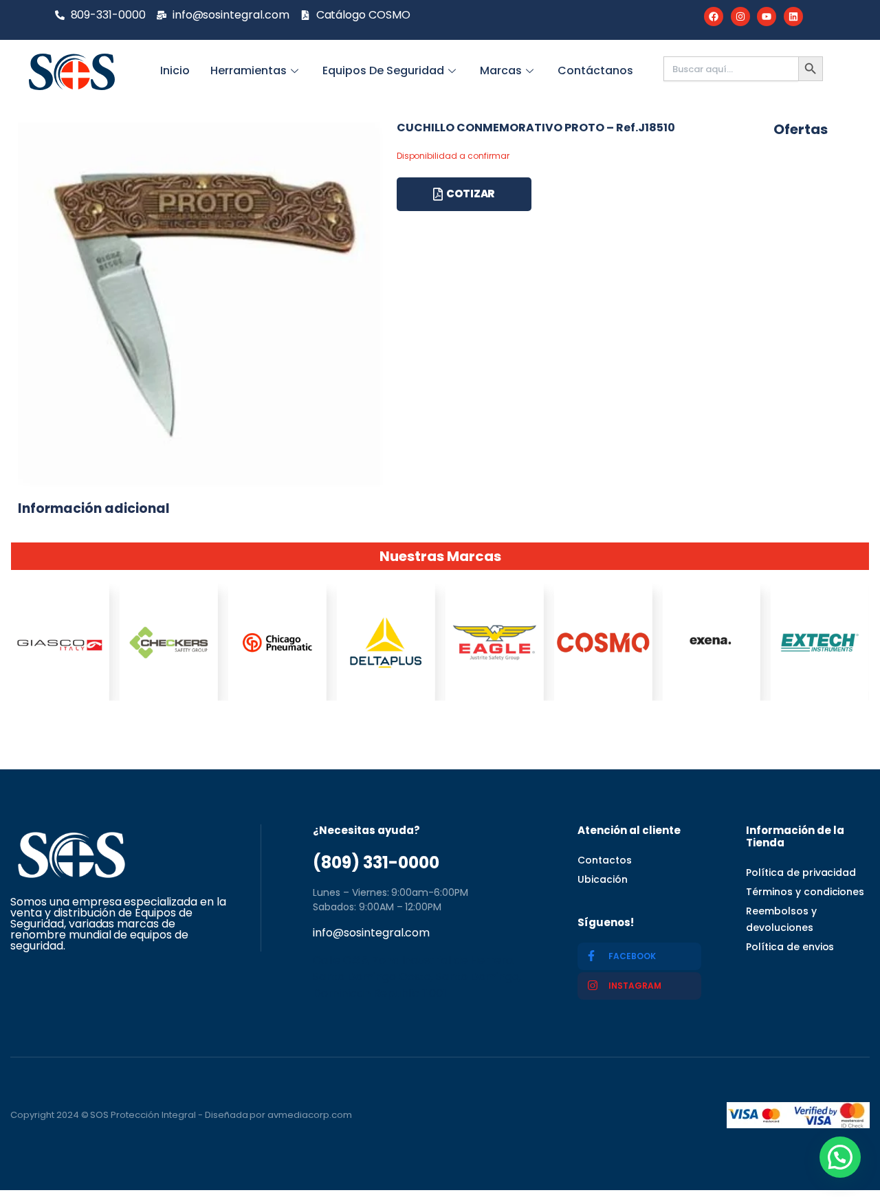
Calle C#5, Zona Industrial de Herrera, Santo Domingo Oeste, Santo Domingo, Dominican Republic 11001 (417, 976)
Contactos (605, 860)
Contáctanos (595, 70)
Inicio (175, 70)
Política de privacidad (801, 872)
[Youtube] (766, 16)
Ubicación (603, 879)
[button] (840, 1157)
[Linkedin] (793, 16)
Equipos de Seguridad (383, 70)
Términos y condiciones (805, 892)
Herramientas (248, 70)
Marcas (501, 70)
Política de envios (790, 947)
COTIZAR (470, 193)
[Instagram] (740, 16)
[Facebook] (713, 16)
